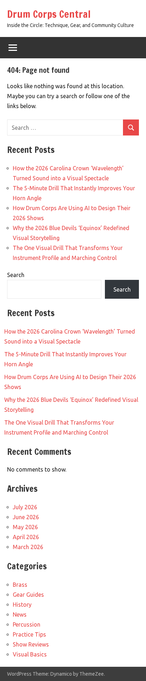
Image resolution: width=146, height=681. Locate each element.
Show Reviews (31, 644)
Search (15, 275)
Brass (20, 584)
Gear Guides (28, 594)
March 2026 (28, 547)
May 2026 (25, 527)
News (20, 614)
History (22, 604)
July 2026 (25, 507)
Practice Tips (29, 634)
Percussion (26, 624)
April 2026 (26, 537)
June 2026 (26, 517)
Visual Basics (30, 654)
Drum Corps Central (49, 14)
